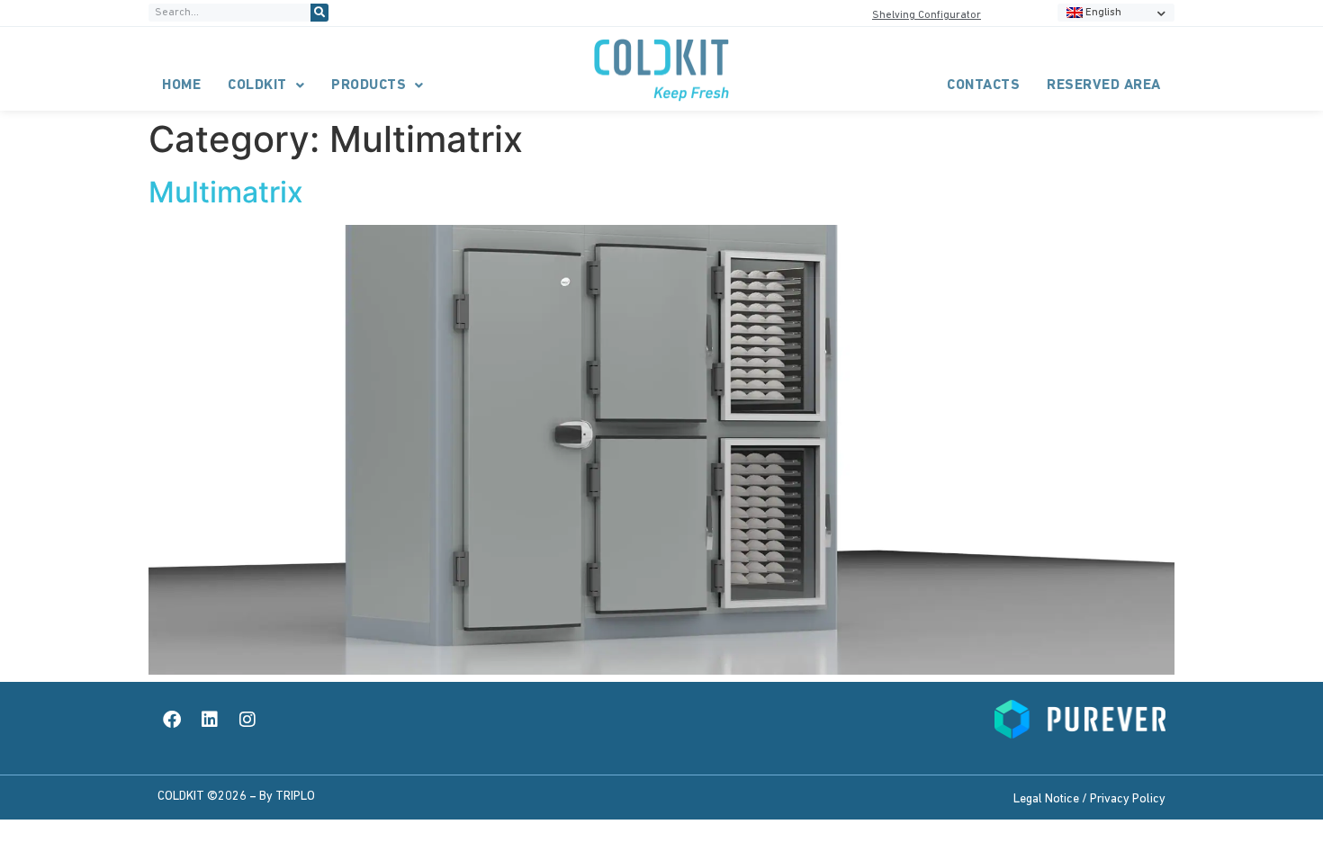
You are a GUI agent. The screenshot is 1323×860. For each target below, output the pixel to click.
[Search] (319, 13)
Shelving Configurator (926, 15)
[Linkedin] (209, 719)
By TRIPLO (287, 796)
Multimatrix (225, 192)
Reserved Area (1104, 85)
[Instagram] (247, 719)
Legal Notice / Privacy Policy (1089, 799)
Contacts (983, 85)
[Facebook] (172, 719)
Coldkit (257, 85)
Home (181, 85)
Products (368, 85)
